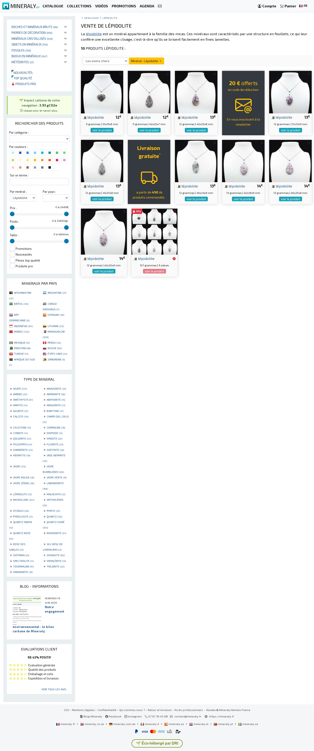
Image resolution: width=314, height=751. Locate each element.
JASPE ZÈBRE (23, 483)
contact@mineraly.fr (187, 716)
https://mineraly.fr (221, 716)
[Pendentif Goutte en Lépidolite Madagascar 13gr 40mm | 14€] (290, 160)
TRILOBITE (55, 566)
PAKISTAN (22, 348)
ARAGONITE (56, 405)
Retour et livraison (159, 709)
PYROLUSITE (23, 516)
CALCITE (20, 416)
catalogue (91, 17)
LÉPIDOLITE (22, 494)
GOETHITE (55, 449)
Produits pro (25, 84)
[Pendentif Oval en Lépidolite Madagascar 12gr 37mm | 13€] (290, 91)
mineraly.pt (225, 723)
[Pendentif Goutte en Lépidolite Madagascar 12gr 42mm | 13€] (196, 91)
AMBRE (20, 394)
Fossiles (21, 50)
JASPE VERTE (57, 477)
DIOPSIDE (55, 432)
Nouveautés (22, 73)
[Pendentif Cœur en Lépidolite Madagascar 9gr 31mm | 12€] (102, 91)
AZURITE (20, 410)
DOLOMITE (22, 438)
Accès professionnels (188, 709)
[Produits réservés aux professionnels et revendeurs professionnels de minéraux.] (174, 259)
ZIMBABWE (56, 359)
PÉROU (54, 342)
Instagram (134, 716)
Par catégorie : (19, 132)
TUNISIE (21, 353)
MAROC (21, 331)
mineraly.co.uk (94, 723)
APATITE (20, 405)
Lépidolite (110, 17)
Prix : (13, 208)
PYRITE (53, 510)
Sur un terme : (19, 175)
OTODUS (21, 510)
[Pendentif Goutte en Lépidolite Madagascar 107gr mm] (154, 231)
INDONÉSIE (23, 326)
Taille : (14, 235)
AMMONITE (56, 394)
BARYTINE (55, 410)
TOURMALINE (23, 566)
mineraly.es (176, 723)
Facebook (114, 716)
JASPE (19, 466)
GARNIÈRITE (23, 449)
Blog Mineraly (92, 716)
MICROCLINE (23, 499)
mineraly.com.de (124, 723)
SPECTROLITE (23, 560)
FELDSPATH (22, 444)
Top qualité (21, 78)
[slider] (12, 214)
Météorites (22, 62)
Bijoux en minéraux (29, 56)
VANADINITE (23, 571)
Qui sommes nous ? (132, 709)
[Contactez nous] (159, 6)
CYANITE (20, 432)
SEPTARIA (21, 555)
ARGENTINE (57, 292)
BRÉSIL (21, 303)
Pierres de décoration (31, 33)
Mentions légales (83, 709)
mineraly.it (152, 723)
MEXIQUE (22, 342)
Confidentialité (107, 709)
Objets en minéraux (29, 44)
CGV (66, 709)
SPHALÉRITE (56, 560)
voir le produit (102, 130)
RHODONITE (56, 533)
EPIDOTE (54, 438)
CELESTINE (22, 427)
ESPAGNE (56, 314)
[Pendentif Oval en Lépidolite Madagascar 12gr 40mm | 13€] (196, 160)
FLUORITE (55, 444)
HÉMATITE (21, 455)
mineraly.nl (201, 723)
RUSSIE (55, 348)
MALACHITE (56, 494)
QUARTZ (54, 516)
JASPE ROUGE (23, 477)
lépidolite (95, 117)
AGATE (20, 388)
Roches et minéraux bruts (34, 27)
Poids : (14, 221)
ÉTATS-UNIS (57, 353)
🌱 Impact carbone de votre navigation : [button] (39, 105)
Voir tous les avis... (54, 689)
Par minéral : (18, 191)
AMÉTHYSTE (23, 399)
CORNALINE (56, 427)
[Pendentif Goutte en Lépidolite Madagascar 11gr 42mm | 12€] (149, 91)
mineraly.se (250, 723)
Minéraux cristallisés (32, 38)
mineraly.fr (68, 723)
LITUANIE (56, 326)
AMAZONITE (56, 388)
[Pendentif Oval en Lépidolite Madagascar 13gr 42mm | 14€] (243, 160)
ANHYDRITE (56, 399)
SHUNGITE (56, 555)
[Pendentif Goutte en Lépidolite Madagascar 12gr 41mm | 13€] (102, 160)
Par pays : (49, 191)
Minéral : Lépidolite (145, 61)
